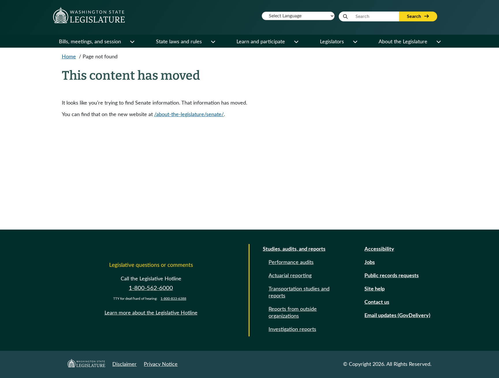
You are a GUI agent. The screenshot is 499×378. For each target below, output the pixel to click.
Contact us (376, 302)
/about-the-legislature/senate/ (189, 114)
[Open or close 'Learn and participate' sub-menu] (296, 42)
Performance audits (291, 262)
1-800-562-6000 (151, 288)
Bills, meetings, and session (90, 41)
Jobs (369, 262)
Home (69, 56)
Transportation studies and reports (299, 292)
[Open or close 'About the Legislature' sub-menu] (438, 42)
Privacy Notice (161, 364)
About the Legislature (403, 41)
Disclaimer (124, 364)
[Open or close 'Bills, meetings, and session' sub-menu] (132, 42)
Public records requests (391, 275)
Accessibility (379, 249)
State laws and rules (179, 41)
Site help (374, 289)
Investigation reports (292, 329)
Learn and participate (261, 41)
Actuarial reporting (290, 275)
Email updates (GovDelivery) (397, 315)
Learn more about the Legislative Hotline (151, 313)
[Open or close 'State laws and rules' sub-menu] (213, 42)
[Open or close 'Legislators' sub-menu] (355, 42)
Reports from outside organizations (293, 313)
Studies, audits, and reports (294, 249)
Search (414, 16)
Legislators (332, 41)
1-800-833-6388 (173, 298)
